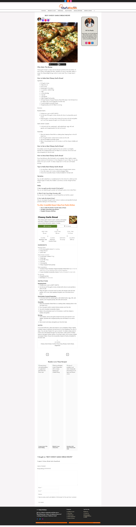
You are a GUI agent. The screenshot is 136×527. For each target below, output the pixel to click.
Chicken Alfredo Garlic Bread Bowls (51, 461)
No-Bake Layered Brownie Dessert (50, 209)
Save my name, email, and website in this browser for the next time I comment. (58, 497)
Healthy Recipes (68, 10)
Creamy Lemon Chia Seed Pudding (42, 447)
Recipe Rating (40, 468)
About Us (98, 522)
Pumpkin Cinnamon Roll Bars (48, 211)
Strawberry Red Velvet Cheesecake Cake (71, 448)
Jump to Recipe (54, 64)
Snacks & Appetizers (78, 10)
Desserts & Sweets (88, 10)
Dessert (54, 205)
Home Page (43, 10)
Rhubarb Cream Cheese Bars (56, 447)
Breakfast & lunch (52, 10)
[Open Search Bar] (94, 11)
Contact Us (95, 522)
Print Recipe (63, 64)
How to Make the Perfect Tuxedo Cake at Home (53, 208)
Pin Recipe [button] (68, 226)
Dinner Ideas (60, 10)
